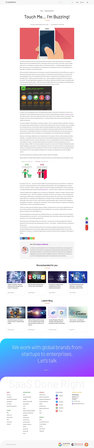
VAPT (40, 413)
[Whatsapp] (31, 238)
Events (40, 426)
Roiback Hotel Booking (28, 413)
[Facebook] (21, 238)
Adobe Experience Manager (29, 410)
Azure (24, 408)
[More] (33, 238)
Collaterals (41, 431)
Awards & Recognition (11, 406)
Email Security (42, 406)
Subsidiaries (9, 401)
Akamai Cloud (26, 417)
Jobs (8, 419)
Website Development (44, 397)
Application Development (45, 399)
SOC (40, 410)
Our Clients (9, 403)
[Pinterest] (28, 238)
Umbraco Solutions (27, 424)
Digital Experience (49, 11)
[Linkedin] (26, 238)
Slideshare (61, 407)
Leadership (9, 397)
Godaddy (25, 399)
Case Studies (42, 428)
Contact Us (9, 415)
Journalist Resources (44, 421)
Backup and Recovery (44, 408)
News (40, 419)
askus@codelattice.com (79, 403)
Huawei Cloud (26, 419)
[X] (23, 238)
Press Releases (42, 424)
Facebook (61, 401)
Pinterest (61, 404)
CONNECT (46, 370)
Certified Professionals (12, 399)
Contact (82, 2)
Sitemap (8, 424)
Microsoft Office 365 (27, 401)
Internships (9, 421)
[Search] (72, 2)
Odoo (24, 433)
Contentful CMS (26, 422)
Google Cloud (26, 403)
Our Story (9, 394)
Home (41, 11)
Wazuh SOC (25, 428)
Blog (77, 2)
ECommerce (67, 114)
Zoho (24, 406)
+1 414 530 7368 (76, 401)
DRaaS (40, 403)
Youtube (60, 411)
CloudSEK (25, 415)
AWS (24, 394)
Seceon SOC (25, 431)
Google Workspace (27, 397)
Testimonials (9, 417)
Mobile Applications (43, 189)
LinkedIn (61, 395)
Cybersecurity (42, 394)
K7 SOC (24, 426)
